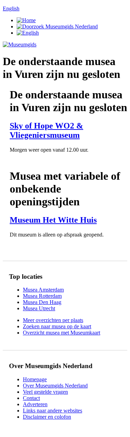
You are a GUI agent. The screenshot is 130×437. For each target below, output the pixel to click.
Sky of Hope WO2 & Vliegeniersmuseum (46, 130)
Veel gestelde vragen (45, 392)
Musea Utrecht (39, 308)
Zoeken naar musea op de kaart (57, 326)
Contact (31, 398)
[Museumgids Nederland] (19, 44)
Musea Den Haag (42, 302)
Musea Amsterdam (43, 290)
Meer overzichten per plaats (53, 320)
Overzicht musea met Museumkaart (61, 333)
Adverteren (35, 404)
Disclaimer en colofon (47, 417)
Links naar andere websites (52, 410)
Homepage (35, 379)
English (11, 8)
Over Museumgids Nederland (55, 386)
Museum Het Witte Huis (53, 219)
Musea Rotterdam (42, 296)
